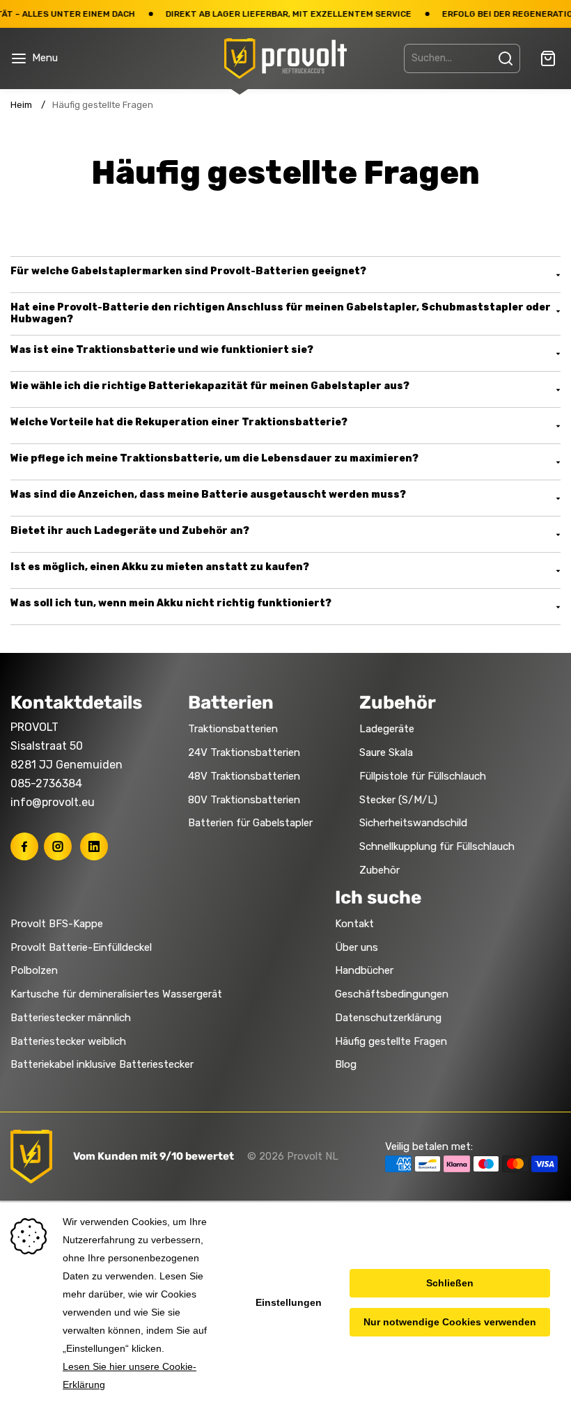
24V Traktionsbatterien (244, 752)
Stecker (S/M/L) (398, 800)
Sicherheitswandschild (413, 823)
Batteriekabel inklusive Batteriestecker (102, 1064)
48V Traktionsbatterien (244, 776)
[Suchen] (505, 58)
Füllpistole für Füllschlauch (422, 776)
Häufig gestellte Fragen (391, 1041)
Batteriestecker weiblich (68, 1041)
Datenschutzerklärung (388, 1017)
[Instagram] (58, 846)
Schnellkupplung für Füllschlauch (437, 846)
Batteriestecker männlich (70, 1017)
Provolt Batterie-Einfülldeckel (81, 947)
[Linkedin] (94, 846)
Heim (21, 105)
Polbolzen (34, 970)
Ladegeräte (386, 729)
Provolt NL (312, 1156)
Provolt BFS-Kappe (56, 923)
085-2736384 (46, 783)
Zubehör (379, 870)
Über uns (356, 947)
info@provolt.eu (52, 802)
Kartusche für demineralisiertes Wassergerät (116, 994)
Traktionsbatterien (233, 729)
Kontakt (354, 923)
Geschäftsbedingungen (391, 994)
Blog (346, 1064)
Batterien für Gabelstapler (250, 823)
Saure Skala (386, 752)
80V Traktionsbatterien (244, 800)
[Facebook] (24, 846)
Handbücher (364, 970)
